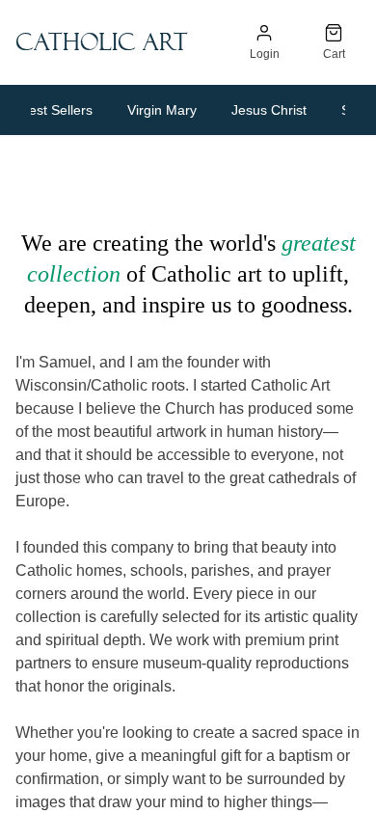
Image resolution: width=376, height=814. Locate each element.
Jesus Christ (269, 110)
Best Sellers (56, 110)
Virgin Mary (162, 110)
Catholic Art (101, 42)
